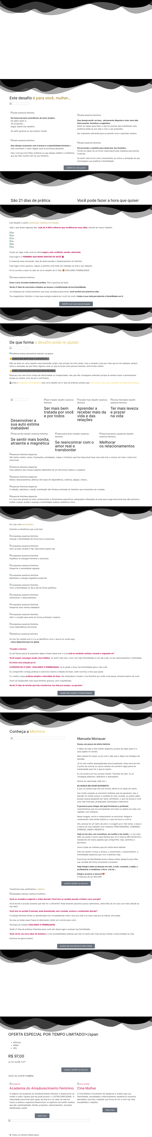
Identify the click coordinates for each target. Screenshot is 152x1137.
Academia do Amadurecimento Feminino (42, 1088)
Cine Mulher (86, 1088)
